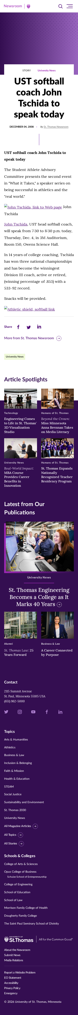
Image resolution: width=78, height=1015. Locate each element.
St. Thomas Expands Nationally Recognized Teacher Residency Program (57, 474)
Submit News (12, 955)
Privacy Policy (12, 988)
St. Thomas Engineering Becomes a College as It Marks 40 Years (39, 597)
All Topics (10, 834)
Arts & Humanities (16, 739)
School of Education (17, 892)
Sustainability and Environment (24, 802)
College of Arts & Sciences (21, 864)
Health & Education (17, 778)
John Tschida (15, 224)
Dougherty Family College (20, 915)
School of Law (13, 900)
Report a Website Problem (19, 972)
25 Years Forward (18, 652)
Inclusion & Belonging (18, 763)
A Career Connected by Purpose (57, 652)
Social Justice (12, 794)
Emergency (10, 993)
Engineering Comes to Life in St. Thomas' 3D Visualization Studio (20, 425)
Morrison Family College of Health (26, 907)
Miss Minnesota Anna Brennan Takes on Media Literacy (57, 425)
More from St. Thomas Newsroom (29, 338)
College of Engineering (18, 884)
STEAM (9, 786)
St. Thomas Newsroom (56, 127)
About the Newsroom (17, 950)
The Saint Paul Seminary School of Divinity (31, 923)
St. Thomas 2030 (15, 810)
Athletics (9, 747)
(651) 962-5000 (14, 701)
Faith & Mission (14, 771)
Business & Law (14, 755)
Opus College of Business (25, 874)
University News (47, 70)
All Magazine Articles (17, 826)
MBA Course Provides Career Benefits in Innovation (19, 477)
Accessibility (11, 983)
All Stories (10, 843)
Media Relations (13, 960)
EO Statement (12, 977)
